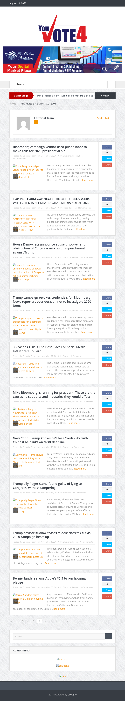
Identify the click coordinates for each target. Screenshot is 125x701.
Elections (67, 155)
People (75, 155)
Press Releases (70, 207)
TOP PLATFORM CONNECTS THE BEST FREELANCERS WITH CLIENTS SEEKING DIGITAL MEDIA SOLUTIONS (51, 201)
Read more (82, 229)
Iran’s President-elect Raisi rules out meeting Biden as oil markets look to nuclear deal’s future (73, 95)
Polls (81, 155)
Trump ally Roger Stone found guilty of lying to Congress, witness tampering (47, 486)
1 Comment (76, 356)
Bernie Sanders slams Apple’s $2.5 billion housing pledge (49, 580)
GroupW (72, 694)
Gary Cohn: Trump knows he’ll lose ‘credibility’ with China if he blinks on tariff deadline (50, 440)
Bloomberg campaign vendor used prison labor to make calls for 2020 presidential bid (50, 149)
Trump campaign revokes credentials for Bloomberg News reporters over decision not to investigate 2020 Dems (52, 301)
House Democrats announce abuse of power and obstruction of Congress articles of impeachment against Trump (49, 248)
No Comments (19, 158)
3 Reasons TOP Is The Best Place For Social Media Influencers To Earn (49, 349)
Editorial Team (44, 118)
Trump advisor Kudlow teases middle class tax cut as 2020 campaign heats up (51, 535)
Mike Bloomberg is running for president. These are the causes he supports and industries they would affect (54, 394)
